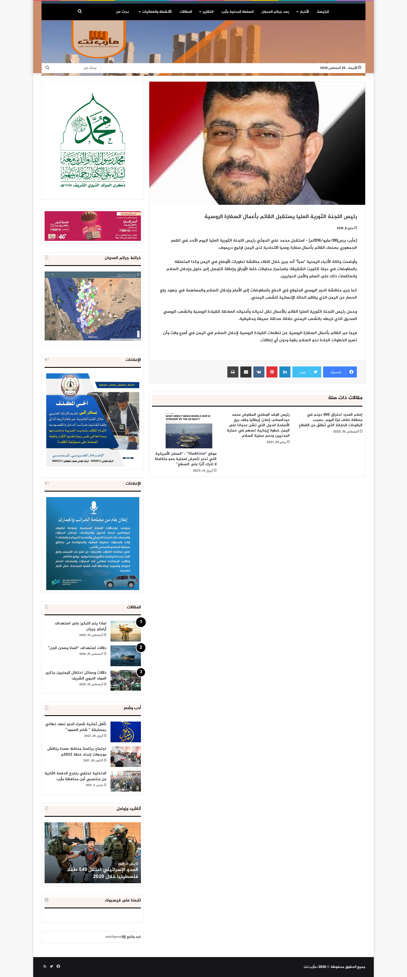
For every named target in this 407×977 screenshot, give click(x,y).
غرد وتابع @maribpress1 (123, 937)
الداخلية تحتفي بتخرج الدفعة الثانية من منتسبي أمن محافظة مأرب (75, 776)
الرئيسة (323, 12)
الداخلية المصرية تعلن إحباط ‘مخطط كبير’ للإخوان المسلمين (93, 873)
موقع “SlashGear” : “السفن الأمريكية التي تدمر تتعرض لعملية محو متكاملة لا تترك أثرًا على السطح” (185, 459)
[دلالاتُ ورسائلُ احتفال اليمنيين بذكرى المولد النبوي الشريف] (125, 680)
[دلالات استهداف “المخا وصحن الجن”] (125, 655)
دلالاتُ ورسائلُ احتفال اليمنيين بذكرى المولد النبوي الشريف (75, 676)
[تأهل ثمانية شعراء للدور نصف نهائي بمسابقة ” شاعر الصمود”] (125, 732)
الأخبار (304, 12)
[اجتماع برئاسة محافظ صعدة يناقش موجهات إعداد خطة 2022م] (125, 756)
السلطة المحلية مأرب (237, 12)
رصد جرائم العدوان (275, 12)
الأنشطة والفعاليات (157, 12)
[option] (93, 852)
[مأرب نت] (203, 48)
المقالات (186, 12)
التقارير (208, 12)
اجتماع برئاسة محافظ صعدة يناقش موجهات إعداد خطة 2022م (76, 752)
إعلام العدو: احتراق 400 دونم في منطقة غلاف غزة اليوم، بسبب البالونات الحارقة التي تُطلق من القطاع (330, 420)
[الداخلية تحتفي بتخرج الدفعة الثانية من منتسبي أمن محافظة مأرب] (125, 781)
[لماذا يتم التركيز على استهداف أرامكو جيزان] (125, 631)
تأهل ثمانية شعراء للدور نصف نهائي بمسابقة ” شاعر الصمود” (75, 727)
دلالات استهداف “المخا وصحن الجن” (77, 648)
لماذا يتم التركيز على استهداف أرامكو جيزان (80, 626)
